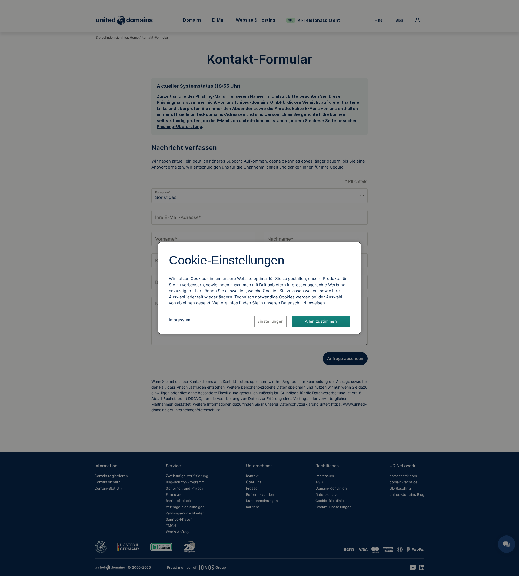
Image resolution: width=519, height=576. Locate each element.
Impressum (179, 319)
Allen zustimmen (321, 321)
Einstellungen (270, 321)
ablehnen (186, 302)
